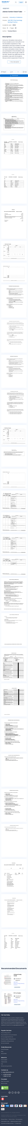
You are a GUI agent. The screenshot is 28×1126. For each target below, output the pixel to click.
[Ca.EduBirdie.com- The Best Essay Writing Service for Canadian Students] (2, 1100)
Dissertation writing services (7, 1041)
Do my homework (5, 1043)
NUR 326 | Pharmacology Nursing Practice (15, 21)
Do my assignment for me (7, 1037)
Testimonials (4, 1061)
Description (6, 37)
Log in (21, 2)
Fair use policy (19, 1119)
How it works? (4, 1059)
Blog (2, 1051)
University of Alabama (15, 17)
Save (25, 72)
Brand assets (4, 1083)
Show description (14, 62)
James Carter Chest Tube (12, 12)
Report (4, 72)
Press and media (5, 1081)
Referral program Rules (16, 1121)
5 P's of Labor (17, 993)
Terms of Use (11, 1119)
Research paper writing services (8, 1039)
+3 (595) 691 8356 (7, 1074)
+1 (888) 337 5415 (7, 1076)
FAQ (2, 1064)
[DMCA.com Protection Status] (14, 1088)
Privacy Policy (4, 1119)
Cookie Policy (18, 1123)
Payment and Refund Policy (7, 1123)
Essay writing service (6, 1032)
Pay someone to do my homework (9, 1034)
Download (15, 75)
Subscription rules (5, 1121)
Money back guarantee (6, 1066)
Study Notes (4, 1053)
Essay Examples (4, 1049)
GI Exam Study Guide (17, 975)
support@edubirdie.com (18, 1025)
